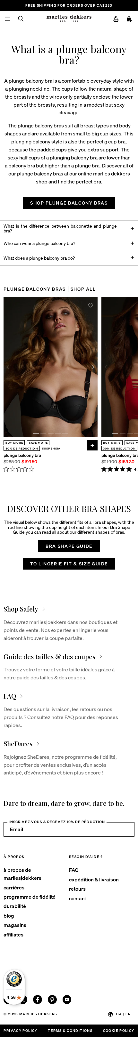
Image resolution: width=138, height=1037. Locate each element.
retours (77, 888)
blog (9, 915)
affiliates (13, 934)
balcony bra (21, 165)
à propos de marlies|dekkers (22, 873)
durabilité (15, 906)
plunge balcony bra (22, 455)
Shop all (83, 289)
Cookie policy (118, 1030)
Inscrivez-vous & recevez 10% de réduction (57, 821)
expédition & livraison (94, 879)
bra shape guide (69, 546)
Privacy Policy (20, 1030)
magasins (15, 924)
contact (77, 898)
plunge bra (87, 165)
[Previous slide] (8, 367)
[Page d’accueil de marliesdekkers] (69, 18)
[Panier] (130, 19)
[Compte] (116, 19)
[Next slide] (93, 367)
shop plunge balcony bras (69, 203)
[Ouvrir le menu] (7, 18)
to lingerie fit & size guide (69, 563)
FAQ (74, 869)
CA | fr (123, 1013)
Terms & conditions (70, 1030)
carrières (14, 887)
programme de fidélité (30, 896)
